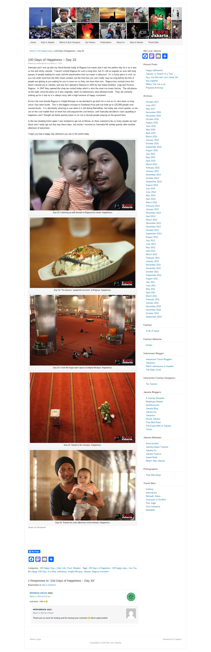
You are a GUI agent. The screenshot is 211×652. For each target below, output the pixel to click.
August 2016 (152, 122)
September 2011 (153, 275)
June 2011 (151, 285)
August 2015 (152, 150)
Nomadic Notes (153, 496)
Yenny (149, 429)
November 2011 (153, 268)
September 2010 (154, 317)
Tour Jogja (151, 503)
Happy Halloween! (154, 70)
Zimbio (149, 345)
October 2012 (152, 230)
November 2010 (153, 310)
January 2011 (152, 303)
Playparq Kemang (154, 87)
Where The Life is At (155, 84)
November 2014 (153, 174)
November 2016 (153, 116)
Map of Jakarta (136, 42)
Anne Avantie (152, 443)
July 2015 (150, 154)
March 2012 (151, 254)
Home (33, 42)
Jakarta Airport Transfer (157, 447)
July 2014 (150, 188)
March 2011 (151, 296)
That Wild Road (153, 422)
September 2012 (154, 233)
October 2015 (152, 143)
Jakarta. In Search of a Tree (159, 74)
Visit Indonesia (153, 506)
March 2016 (151, 136)
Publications (105, 42)
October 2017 (152, 102)
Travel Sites (153, 42)
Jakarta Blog (152, 408)
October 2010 (152, 313)
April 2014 (150, 199)
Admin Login (35, 639)
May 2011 (150, 289)
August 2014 (152, 185)
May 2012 (150, 247)
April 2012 (150, 251)
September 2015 (154, 147)
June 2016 (151, 126)
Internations (151, 492)
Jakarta (87, 571)
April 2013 (150, 216)
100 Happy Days (44, 51)
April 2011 (150, 292)
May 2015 (150, 157)
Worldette (150, 510)
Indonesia (61, 571)
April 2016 (150, 133)
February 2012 (153, 258)
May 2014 (150, 195)
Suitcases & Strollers (156, 499)
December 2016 (153, 112)
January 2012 (152, 261)
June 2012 (151, 244)
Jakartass (150, 363)
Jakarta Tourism (153, 454)
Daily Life (61, 568)
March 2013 (151, 219)
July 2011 (150, 282)
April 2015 (150, 161)
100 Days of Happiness (100, 568)
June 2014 (151, 192)
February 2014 (153, 206)
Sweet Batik (151, 457)
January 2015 (152, 171)
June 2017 (151, 105)
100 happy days (119, 568)
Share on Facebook (37, 527)
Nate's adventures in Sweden (160, 366)
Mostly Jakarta (153, 419)
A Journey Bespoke (155, 398)
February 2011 (152, 299)
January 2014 (152, 209)
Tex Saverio (151, 384)
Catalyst (177, 639)
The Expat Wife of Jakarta (158, 426)
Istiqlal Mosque (75, 571)
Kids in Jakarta (47, 42)
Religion (77, 568)
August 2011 (152, 278)
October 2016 (152, 119)
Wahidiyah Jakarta (38, 593)
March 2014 (151, 202)
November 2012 (153, 226)
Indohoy (149, 489)
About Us (121, 42)
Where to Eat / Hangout (69, 42)
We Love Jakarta (105, 23)
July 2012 (150, 240)
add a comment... (49, 585)
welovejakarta (42, 63)
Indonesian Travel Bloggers (159, 359)
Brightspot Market (154, 401)
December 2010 (153, 306)
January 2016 (152, 140)
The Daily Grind (153, 369)
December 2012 (153, 223)
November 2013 (153, 213)
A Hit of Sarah (152, 331)
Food (69, 568)
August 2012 (152, 237)
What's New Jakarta (155, 461)
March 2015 (151, 164)
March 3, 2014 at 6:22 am (40, 596)
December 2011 (153, 265)
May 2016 (150, 129)
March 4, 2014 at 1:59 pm (43, 613)
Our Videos (90, 42)
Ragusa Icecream (100, 571)
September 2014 (154, 181)
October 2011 (152, 271)
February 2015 (153, 168)
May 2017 (150, 109)
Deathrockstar (152, 405)
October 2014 (152, 178)
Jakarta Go (151, 412)
